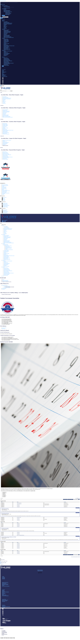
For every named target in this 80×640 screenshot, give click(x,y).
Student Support (5, 209)
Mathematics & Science (5, 584)
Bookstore (4, 128)
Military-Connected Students (6, 116)
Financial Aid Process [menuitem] (6, 59)
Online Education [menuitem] (6, 47)
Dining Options (6, 264)
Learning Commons (5, 211)
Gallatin (3, 576)
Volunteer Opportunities (7, 287)
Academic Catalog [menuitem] (6, 40)
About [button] (1, 92)
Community (3, 193)
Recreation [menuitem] (5, 55)
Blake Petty (3, 328)
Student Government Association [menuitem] (9, 7)
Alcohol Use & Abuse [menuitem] (8, 13)
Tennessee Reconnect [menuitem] (6, 62)
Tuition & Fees (5, 151)
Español (3, 633)
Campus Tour (4, 113)
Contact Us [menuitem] (3, 15)
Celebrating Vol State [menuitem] (6, 22)
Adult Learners (5, 112)
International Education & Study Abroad (9, 255)
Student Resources (5, 212)
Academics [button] (1, 119)
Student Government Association (6, 294)
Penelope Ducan (4, 327)
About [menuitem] (3, 20)
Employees (3, 75)
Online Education (5, 131)
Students (3, 74)
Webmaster (3, 607)
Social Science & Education (9, 249)
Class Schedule (5, 126)
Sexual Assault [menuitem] (7, 14)
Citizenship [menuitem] (5, 34)
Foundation (4, 99)
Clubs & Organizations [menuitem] (7, 6)
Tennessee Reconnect (5, 156)
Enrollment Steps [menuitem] (6, 30)
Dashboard (4, 224)
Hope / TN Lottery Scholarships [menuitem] (8, 60)
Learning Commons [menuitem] (6, 46)
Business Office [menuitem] (6, 64)
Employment (5, 231)
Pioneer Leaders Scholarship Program (9, 242)
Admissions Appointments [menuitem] (7, 31)
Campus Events (5, 141)
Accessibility (3, 630)
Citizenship (5, 239)
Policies (4, 101)
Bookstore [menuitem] (5, 44)
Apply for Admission (5, 109)
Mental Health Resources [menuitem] (7, 10)
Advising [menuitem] (5, 42)
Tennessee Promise (5, 155)
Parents (3, 189)
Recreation (4, 144)
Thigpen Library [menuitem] (6, 48)
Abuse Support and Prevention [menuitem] (8, 11)
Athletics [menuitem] (5, 51)
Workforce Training (4, 76)
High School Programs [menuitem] (7, 35)
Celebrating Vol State (5, 97)
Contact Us (4, 103)
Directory (3, 72)
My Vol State (3, 69)
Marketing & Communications (7, 98)
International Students (5, 115)
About (3, 225)
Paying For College (5, 152)
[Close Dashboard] (0, 90)
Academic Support (5, 143)
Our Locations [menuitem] (5, 21)
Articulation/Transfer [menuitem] (6, 43)
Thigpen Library (5, 133)
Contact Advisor (5, 206)
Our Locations (4, 96)
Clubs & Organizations (6, 142)
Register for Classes (5, 204)
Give (2, 73)
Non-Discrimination (4, 634)
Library (3, 71)
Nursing (3, 585)
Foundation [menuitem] (5, 24)
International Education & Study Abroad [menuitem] (9, 45)
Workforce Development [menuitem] (7, 49)
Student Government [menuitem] (6, 56)
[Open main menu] (1, 223)
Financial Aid (4, 210)
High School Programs (6, 114)
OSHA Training (4, 192)
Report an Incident (4, 600)
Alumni (4, 100)
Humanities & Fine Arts (8, 247)
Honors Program (5, 129)
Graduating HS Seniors (5, 185)
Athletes (3, 186)
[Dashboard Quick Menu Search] (3, 85)
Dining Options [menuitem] (6, 54)
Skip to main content (3, 0)
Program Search (5, 123)
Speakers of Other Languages (6, 190)
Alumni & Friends (4, 191)
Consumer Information (6, 157)
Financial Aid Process (5, 153)
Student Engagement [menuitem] (4, 5)
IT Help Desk (4, 605)
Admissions (3, 234)
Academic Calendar (5, 125)
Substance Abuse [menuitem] (7, 12)
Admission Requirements (6, 111)
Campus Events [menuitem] (6, 52)
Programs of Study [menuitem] (6, 39)
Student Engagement (4, 285)
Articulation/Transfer (6, 253)
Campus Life (3, 260)
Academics (3, 243)
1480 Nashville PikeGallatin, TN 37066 (40, 570)
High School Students (5, 184)
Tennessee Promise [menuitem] (6, 61)
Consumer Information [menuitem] (7, 63)
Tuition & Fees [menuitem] (6, 57)
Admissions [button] (1, 105)
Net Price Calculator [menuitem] (6, 65)
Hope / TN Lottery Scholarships (7, 154)
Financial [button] (1, 147)
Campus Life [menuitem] (3, 50)
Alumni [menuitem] (5, 25)
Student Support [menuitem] (4, 8)
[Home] (8, 218)
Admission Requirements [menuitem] (7, 32)
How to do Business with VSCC (8, 228)
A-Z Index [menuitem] (5, 27)
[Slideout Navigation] (1, 85)
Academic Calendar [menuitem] (6, 41)
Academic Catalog (5, 203)
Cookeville (3, 577)
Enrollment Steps (5, 110)
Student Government (5, 145)
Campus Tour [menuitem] (5, 33)
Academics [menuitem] (3, 38)
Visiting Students (4, 188)
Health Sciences (7, 246)
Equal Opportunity (4, 632)
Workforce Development (7, 259)
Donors (3, 194)
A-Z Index (4, 102)
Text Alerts (3, 601)
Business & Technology (8, 245)
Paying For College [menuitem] (6, 58)
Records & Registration (6, 132)
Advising (5, 252)
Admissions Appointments (7, 236)
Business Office (5, 158)
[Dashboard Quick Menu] (2, 85)
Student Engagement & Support (7, 140)
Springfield (3, 578)
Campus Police (4, 599)
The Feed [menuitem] (5, 9)
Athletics (4, 200)
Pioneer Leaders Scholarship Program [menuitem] (9, 37)
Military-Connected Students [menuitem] (7, 36)
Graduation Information (6, 205)
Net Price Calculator (5, 159)
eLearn (3, 70)
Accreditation (4, 631)
